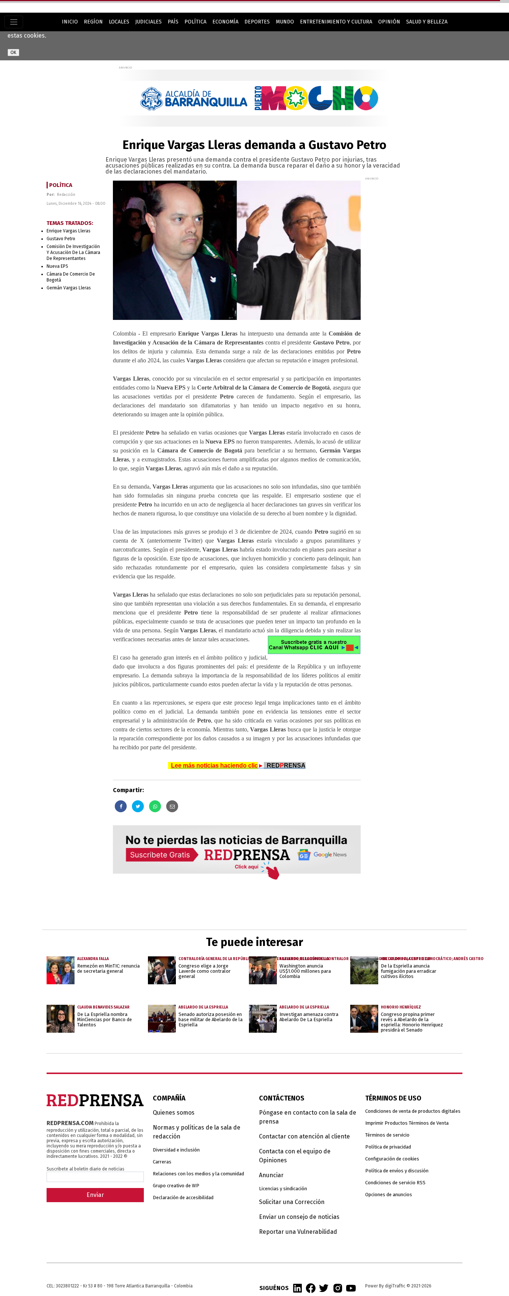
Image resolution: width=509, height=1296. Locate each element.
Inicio (70, 22)
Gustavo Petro (61, 238)
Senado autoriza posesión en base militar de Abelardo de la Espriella (210, 1019)
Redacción (66, 195)
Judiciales (148, 22)
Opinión (389, 22)
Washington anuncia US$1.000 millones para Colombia (305, 971)
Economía (225, 22)
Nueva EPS (57, 266)
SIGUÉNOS (274, 1288)
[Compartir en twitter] (138, 806)
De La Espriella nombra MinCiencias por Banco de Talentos (104, 1019)
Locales (119, 22)
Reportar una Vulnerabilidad (298, 1231)
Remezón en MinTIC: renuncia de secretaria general (108, 968)
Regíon (93, 22)
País (173, 22)
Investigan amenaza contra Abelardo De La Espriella (308, 1016)
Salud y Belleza (427, 22)
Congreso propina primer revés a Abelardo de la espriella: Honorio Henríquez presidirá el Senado (412, 1022)
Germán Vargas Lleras (69, 287)
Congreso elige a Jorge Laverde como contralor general (204, 971)
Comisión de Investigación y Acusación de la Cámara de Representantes (73, 252)
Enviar (95, 1194)
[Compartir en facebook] (121, 806)
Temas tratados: (70, 223)
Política (195, 22)
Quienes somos (174, 1112)
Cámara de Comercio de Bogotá (71, 277)
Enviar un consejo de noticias (299, 1216)
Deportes (257, 22)
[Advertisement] (421, 292)
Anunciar (271, 1175)
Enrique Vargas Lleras (69, 231)
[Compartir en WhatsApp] (155, 806)
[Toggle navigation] (13, 22)
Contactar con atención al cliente (304, 1136)
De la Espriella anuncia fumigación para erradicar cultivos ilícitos (408, 971)
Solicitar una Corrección (292, 1202)
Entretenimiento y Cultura (336, 22)
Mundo (285, 22)
